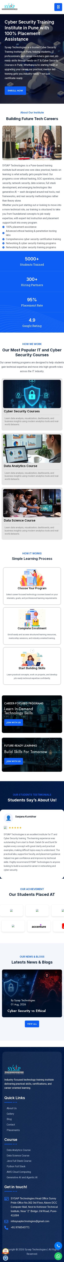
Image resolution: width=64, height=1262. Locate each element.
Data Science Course (19, 520)
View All (32, 1023)
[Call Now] (58, 1246)
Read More (13, 1015)
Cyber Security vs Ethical (26, 1010)
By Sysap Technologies (23, 1000)
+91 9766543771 (20, 1227)
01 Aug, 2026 (18, 1004)
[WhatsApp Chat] (58, 1256)
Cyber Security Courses (22, 411)
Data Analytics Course (20, 466)
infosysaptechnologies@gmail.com (30, 1221)
